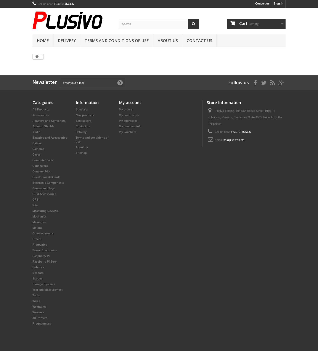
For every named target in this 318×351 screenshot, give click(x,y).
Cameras (38, 149)
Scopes (37, 278)
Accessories (40, 115)
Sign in (278, 3)
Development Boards (46, 177)
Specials (81, 109)
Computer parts (42, 160)
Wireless (38, 312)
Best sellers (83, 120)
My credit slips (129, 115)
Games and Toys (43, 188)
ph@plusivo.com (233, 139)
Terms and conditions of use (117, 40)
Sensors (37, 273)
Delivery (67, 40)
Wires (36, 301)
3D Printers (39, 318)
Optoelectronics (43, 233)
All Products (40, 109)
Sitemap (81, 152)
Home (43, 40)
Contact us (262, 3)
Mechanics (39, 216)
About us (168, 40)
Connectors (40, 165)
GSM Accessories (44, 194)
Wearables (39, 306)
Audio (36, 132)
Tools (36, 295)
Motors (37, 227)
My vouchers (127, 132)
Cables (37, 143)
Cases (36, 154)
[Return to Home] (37, 56)
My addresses (128, 120)
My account (130, 102)
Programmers (41, 323)
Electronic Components (48, 182)
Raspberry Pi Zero (44, 261)
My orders (125, 109)
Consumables (41, 171)
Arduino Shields (43, 126)
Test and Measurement (47, 289)
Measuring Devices (45, 211)
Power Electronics (44, 250)
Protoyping (39, 244)
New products (85, 115)
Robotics (38, 267)
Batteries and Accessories (49, 137)
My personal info (130, 126)
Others (36, 239)
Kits (35, 205)
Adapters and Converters (49, 120)
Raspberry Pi (41, 256)
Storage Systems (43, 284)
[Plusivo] (72, 20)
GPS (35, 199)
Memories (39, 222)
